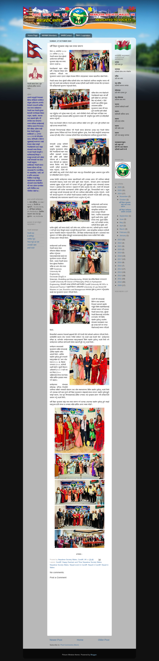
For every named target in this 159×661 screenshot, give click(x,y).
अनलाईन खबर (31, 245)
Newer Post (56, 640)
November (124, 196)
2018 (120, 256)
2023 (120, 240)
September (124, 216)
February (123, 232)
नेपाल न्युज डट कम (33, 242)
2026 (120, 187)
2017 (120, 259)
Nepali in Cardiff (94, 565)
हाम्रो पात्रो (30, 248)
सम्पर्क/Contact (66, 35)
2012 (120, 276)
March (122, 229)
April (122, 226)
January (123, 235)
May (121, 222)
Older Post (103, 640)
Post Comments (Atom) (69, 645)
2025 (120, 190)
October (123, 200)
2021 (120, 246)
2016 (120, 262)
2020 (120, 249)
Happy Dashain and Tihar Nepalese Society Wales (82, 562)
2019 (120, 253)
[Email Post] (99, 560)
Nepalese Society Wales (59, 565)
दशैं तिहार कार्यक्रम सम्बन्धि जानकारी (125, 211)
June (122, 219)
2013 (120, 272)
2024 (120, 194)
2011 (120, 279)
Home (80, 640)
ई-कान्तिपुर (30, 236)
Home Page (33, 35)
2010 (120, 282)
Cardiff (58, 562)
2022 (120, 243)
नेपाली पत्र (30, 233)
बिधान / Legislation (83, 35)
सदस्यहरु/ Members (49, 35)
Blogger (94, 655)
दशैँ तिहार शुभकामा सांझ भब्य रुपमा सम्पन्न (124, 204)
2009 (120, 285)
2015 (120, 266)
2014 (120, 269)
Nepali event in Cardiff (78, 565)
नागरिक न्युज (31, 239)
